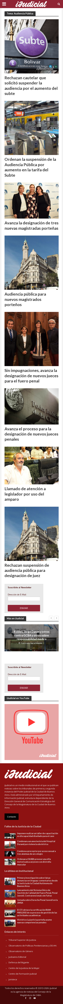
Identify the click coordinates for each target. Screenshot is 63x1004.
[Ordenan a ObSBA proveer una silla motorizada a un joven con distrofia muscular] (10, 861)
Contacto (11, 816)
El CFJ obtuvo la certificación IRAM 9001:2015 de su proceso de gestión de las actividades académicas (37, 913)
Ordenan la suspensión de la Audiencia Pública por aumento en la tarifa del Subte (30, 167)
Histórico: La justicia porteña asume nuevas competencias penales (34, 921)
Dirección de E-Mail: (17, 594)
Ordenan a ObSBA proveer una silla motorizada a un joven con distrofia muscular (34, 862)
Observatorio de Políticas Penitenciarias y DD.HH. (33, 945)
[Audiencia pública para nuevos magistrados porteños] (32, 262)
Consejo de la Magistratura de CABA (35, 993)
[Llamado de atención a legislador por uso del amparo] (32, 465)
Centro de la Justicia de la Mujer (24, 968)
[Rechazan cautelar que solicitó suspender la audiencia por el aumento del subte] (32, 46)
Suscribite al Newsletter (19, 587)
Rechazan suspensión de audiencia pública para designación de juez (27, 570)
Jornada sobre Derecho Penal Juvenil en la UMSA (37, 901)
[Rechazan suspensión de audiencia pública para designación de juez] (32, 533)
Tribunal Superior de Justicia (22, 939)
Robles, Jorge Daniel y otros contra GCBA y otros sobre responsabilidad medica (31, 635)
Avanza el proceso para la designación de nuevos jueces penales (31, 434)
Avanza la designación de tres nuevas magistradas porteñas (31, 225)
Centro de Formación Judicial (23, 973)
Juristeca (13, 979)
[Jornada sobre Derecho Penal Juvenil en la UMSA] (10, 903)
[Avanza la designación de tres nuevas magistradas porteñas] (32, 200)
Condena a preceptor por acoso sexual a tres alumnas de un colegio (36, 852)
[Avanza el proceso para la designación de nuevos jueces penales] (32, 406)
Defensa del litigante (19, 962)
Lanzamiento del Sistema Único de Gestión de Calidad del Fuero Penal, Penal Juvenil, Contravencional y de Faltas (37, 893)
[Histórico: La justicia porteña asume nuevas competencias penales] (10, 922)
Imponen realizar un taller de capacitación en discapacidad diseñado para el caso (37, 834)
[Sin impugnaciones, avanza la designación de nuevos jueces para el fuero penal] (32, 338)
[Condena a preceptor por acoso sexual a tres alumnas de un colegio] (10, 853)
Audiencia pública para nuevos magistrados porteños (25, 299)
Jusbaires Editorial (17, 956)
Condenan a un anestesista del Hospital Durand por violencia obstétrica (36, 842)
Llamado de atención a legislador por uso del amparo (25, 494)
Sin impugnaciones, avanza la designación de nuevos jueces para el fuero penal (31, 375)
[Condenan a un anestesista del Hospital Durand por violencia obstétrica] (10, 844)
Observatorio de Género (21, 951)
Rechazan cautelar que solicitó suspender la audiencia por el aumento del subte (31, 85)
